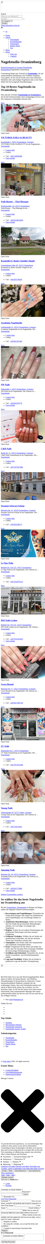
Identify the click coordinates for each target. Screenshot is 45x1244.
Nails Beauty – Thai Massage (14, 201)
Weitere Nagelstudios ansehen (12, 894)
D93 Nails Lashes (9, 620)
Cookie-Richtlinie (12, 1070)
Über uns (13, 54)
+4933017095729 (16, 703)
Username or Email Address (12, 1189)
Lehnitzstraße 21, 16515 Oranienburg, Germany (18, 327)
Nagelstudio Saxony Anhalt (16, 1029)
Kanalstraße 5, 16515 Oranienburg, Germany (17, 142)
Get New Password (8, 1242)
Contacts (13, 56)
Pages (8, 52)
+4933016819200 (16, 220)
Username (5, 1201)
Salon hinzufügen (7, 25)
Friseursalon (14, 44)
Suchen (4, 23)
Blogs (8, 50)
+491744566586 (16, 156)
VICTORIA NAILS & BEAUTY (16, 137)
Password (26, 1192)
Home (8, 35)
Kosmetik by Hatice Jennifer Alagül (18, 261)
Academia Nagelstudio (11, 323)
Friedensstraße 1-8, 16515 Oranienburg (15, 206)
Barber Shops (15, 46)
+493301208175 (16, 524)
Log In (26, 1194)
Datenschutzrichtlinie (13, 1074)
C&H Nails (6, 448)
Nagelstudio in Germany (14, 68)
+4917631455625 (16, 639)
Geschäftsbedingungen (14, 1072)
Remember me (9, 1197)
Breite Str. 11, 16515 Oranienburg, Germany (17, 453)
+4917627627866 (16, 467)
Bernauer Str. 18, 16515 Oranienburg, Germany (18, 874)
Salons (8, 37)
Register (9, 1186)
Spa (11, 48)
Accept (4, 1171)
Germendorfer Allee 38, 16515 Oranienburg (17, 265)
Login (8, 1183)
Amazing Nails (8, 870)
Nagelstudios (32, 74)
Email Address (35, 1208)
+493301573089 (16, 888)
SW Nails (5, 384)
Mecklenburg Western (14, 1025)
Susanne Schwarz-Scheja (12, 506)
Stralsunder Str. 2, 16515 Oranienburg (15, 751)
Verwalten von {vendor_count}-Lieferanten (20, 1167)
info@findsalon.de (16, 1000)
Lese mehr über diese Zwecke (33, 1168)
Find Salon (7, 1061)
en (6, 31)
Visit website (10, 158)
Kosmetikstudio (16, 42)
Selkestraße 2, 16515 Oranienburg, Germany (17, 389)
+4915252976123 (16, 582)
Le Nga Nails (7, 563)
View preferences (20, 1171)
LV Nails (5, 746)
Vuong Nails (6, 808)
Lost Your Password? (8, 1199)
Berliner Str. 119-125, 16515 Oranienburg (16, 568)
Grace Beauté (7, 684)
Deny (10, 1171)
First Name (10, 1205)
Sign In (17, 25)
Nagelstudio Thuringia (14, 1027)
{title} (3, 1175)
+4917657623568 (16, 765)
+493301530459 (16, 279)
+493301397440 (16, 341)
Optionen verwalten (8, 1166)
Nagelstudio (14, 40)
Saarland (9, 1023)
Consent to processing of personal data (18, 1228)
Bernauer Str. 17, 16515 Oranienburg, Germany (18, 689)
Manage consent (7, 1177)
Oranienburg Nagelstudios (16, 907)
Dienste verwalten (22, 1166)
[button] (22, 1111)
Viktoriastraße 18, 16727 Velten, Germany (16, 813)
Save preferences (34, 1171)
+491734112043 (16, 827)
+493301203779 (16, 403)
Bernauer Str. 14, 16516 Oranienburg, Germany (18, 510)
